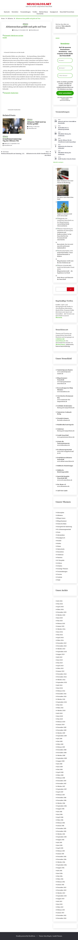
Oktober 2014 (61, 862)
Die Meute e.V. (61, 484)
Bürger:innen (61, 518)
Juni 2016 (60, 814)
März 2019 (60, 744)
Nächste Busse (43, 12)
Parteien (59, 557)
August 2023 (61, 654)
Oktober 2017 (61, 786)
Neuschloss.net (39, 4)
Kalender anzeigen (58, 162)
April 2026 (60, 606)
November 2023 (61, 646)
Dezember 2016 (61, 797)
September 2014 (62, 865)
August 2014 (60, 868)
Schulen (59, 566)
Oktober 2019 (61, 733)
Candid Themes (57, 936)
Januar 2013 (60, 912)
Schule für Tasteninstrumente (63, 442)
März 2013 (60, 907)
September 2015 (62, 837)
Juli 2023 (59, 657)
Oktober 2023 (61, 649)
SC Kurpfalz (60, 560)
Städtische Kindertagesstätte (63, 471)
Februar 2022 (61, 691)
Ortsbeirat (60, 429)
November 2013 (61, 890)
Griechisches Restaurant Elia (65, 397)
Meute (59, 546)
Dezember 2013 (61, 887)
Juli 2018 (59, 764)
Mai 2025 (60, 620)
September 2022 (62, 682)
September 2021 (62, 702)
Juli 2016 (59, 811)
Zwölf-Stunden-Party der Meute (67, 159)
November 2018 (61, 752)
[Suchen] (70, 289)
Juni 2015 (59, 845)
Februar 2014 (61, 882)
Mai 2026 (60, 604)
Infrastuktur (61, 535)
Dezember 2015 (61, 828)
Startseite (7, 12)
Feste (58, 532)
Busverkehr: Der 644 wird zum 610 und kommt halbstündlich (65, 246)
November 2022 (62, 677)
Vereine (59, 574)
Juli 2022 (59, 685)
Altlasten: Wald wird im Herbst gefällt (36, 123)
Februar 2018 (61, 778)
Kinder (59, 540)
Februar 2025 (61, 623)
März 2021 (60, 707)
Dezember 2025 (61, 612)
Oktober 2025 (61, 615)
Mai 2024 (60, 634)
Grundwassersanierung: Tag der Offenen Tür (12, 140)
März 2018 (60, 775)
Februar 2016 (61, 823)
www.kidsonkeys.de (63, 445)
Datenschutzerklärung (65, 100)
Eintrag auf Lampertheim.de (65, 407)
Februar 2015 (61, 851)
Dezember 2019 (61, 727)
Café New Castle (62, 490)
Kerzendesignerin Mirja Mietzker (65, 389)
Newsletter (15, 12)
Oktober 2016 (61, 803)
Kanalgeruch (54, 12)
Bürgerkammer (62, 521)
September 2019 (62, 735)
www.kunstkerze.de (63, 391)
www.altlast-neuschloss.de (65, 461)
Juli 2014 (59, 870)
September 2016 (62, 806)
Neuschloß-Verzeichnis (67, 12)
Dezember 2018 (61, 750)
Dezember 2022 (61, 674)
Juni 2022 (60, 688)
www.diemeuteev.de (63, 486)
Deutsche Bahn (61, 524)
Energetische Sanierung (64, 526)
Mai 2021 (59, 705)
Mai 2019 (59, 741)
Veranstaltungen (25, 12)
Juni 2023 (60, 660)
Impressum (69, 344)
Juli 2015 (59, 842)
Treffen (35, 12)
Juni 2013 (60, 904)
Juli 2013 (59, 901)
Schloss (59, 563)
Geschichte (39, 13)
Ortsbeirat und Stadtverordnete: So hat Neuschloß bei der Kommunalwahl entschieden (64, 236)
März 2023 (60, 668)
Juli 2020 (60, 713)
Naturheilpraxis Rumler (65, 370)
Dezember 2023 (61, 643)
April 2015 (60, 848)
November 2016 (61, 800)
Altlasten (25, 24)
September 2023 (62, 651)
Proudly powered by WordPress (26, 936)
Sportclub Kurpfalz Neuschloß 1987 (63, 477)
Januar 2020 (61, 724)
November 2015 (61, 831)
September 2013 (62, 896)
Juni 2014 (60, 873)
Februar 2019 (61, 747)
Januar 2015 (60, 853)
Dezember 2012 (61, 915)
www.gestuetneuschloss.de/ (65, 437)
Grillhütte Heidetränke (64, 406)
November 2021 (61, 696)
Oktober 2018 (61, 755)
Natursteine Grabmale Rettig (64, 413)
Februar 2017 (61, 794)
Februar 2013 (61, 910)
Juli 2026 (59, 601)
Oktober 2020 (61, 710)
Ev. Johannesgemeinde (64, 449)
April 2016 (60, 817)
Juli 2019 (59, 738)
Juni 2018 (60, 766)
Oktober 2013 (61, 893)
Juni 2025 (60, 618)
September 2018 (62, 758)
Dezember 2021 (61, 693)
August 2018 (60, 761)
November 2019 (61, 730)
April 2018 (60, 772)
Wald (58, 580)
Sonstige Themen (62, 568)
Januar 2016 (60, 825)
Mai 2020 (60, 719)
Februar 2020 (61, 721)
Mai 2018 (60, 769)
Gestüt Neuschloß (63, 435)
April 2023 (60, 665)
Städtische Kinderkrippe (65, 465)
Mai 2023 (60, 663)
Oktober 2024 (61, 629)
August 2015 (60, 839)
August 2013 (60, 898)
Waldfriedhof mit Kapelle (65, 424)
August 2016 (60, 809)
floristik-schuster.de (63, 420)
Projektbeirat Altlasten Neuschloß (64, 458)
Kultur (59, 543)
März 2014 (60, 879)
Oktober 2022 (61, 679)
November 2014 (61, 859)
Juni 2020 (60, 716)
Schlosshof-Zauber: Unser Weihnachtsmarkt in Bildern (65, 254)
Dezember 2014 (61, 856)
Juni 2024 (60, 632)
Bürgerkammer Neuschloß (62, 379)
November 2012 (61, 918)
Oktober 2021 (61, 699)
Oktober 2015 (61, 834)
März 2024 (60, 640)
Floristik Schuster (63, 418)
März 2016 (60, 820)
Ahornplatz (60, 512)
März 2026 (60, 609)
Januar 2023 (60, 671)
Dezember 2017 (61, 780)
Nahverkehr (61, 549)
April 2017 (60, 792)
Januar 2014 (60, 884)
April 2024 (60, 637)
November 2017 (61, 783)
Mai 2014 (59, 876)
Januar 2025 (60, 626)
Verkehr (59, 577)
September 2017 (62, 789)
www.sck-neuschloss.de (64, 480)
